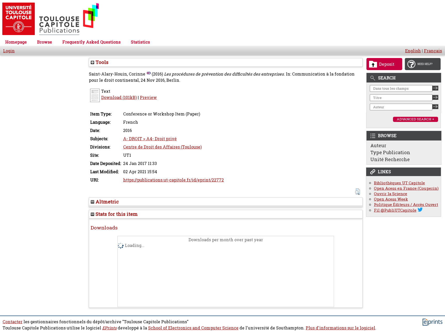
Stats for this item (116, 214)
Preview (148, 97)
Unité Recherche (390, 159)
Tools (101, 62)
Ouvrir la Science (390, 193)
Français (433, 51)
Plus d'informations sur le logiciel (340, 328)
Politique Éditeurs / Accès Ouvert (406, 204)
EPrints (109, 328)
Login (9, 51)
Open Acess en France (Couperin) (406, 188)
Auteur (378, 145)
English (413, 51)
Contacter (12, 322)
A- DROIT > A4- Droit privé (150, 139)
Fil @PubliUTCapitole (395, 210)
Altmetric (106, 201)
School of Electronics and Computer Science (193, 328)
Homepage (16, 42)
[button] (357, 191)
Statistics (140, 42)
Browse (44, 42)
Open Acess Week (391, 199)
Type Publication (390, 152)
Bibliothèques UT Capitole (399, 183)
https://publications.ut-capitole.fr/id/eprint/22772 (173, 180)
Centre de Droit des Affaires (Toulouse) (162, 147)
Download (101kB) (119, 97)
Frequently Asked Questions (91, 42)
